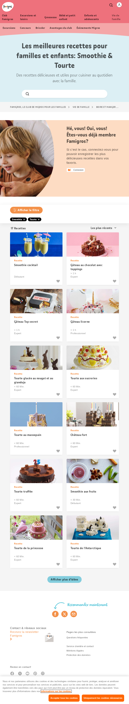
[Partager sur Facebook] (55, 614)
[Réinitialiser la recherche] (101, 93)
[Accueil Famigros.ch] (8, 7)
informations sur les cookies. (56, 691)
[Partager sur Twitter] (64, 614)
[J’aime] (58, 281)
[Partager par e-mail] (73, 614)
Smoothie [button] (17, 219)
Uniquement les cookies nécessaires (103, 698)
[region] (64, 690)
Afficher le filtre (28, 210)
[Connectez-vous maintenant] (119, 4)
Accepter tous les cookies (64, 698)
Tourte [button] (33, 219)
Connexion (78, 170)
